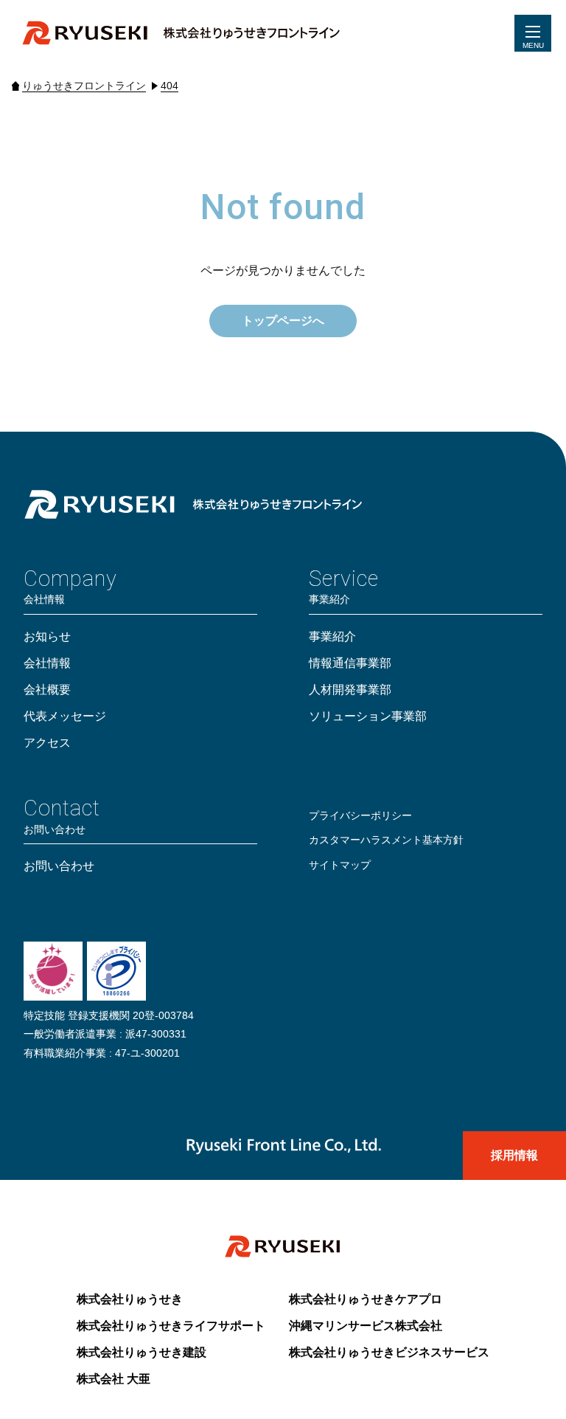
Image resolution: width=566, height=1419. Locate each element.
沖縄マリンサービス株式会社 (365, 1325)
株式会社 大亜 (113, 1379)
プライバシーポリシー (360, 815)
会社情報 (47, 663)
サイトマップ (340, 865)
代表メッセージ (65, 716)
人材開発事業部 (350, 689)
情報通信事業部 (350, 663)
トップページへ (283, 320)
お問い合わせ (59, 866)
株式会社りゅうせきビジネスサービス (389, 1352)
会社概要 (47, 689)
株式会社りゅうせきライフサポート (171, 1325)
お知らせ (47, 636)
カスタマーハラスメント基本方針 (386, 840)
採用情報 (514, 1155)
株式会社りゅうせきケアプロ (365, 1299)
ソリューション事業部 (368, 716)
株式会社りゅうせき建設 (141, 1352)
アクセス (47, 742)
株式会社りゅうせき (130, 1299)
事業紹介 (332, 636)
